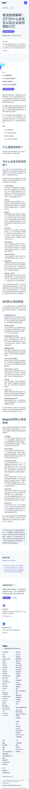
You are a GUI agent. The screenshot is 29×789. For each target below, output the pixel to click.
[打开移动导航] (25, 2)
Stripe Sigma (6, 709)
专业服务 (18, 699)
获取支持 (4, 770)
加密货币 (4, 673)
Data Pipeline (6, 675)
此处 (12, 521)
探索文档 (4, 632)
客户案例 (4, 745)
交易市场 (18, 674)
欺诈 (6, 197)
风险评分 (21, 476)
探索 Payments (6, 616)
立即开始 (6, 597)
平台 (17, 678)
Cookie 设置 (5, 762)
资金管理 (18, 676)
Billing (4, 663)
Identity (4, 684)
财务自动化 (19, 667)
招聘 (17, 745)
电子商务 (18, 663)
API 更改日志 (19, 730)
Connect (4, 671)
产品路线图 (19, 743)
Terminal (5, 713)
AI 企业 (18, 682)
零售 (17, 704)
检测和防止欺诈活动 (10, 169)
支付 (11, 8)
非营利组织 (19, 697)
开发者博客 (19, 737)
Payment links (6, 696)
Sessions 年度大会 (7, 751)
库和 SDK (18, 732)
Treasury (5, 715)
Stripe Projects (20, 734)
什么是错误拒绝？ (7, 75)
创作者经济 (19, 684)
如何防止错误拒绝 (7, 81)
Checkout (5, 667)
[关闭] (26, 780)
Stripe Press (19, 749)
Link (3, 690)
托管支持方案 (6, 772)
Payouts (4, 701)
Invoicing (5, 686)
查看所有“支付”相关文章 (8, 560)
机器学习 (11, 317)
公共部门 (18, 701)
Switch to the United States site (11, 785)
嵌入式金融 (19, 665)
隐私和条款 (5, 753)
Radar (4, 703)
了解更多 (5, 50)
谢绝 (18, 151)
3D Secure (14, 505)
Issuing (4, 688)
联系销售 (14, 597)
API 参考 (18, 726)
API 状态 (18, 728)
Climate (4, 669)
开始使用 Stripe (8, 31)
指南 (3, 743)
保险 (17, 693)
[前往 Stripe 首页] (4, 646)
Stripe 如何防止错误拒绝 (9, 84)
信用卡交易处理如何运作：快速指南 (13, 568)
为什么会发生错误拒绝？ (9, 78)
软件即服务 (19, 680)
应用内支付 (19, 671)
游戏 (17, 689)
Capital (4, 665)
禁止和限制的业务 (7, 756)
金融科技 (18, 686)
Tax (3, 711)
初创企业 (18, 656)
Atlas (3, 656)
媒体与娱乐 (19, 695)
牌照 (3, 758)
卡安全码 (12, 231)
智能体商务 (19, 659)
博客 (3, 747)
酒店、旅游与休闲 (20, 691)
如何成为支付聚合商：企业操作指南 (13, 565)
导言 (3, 72)
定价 (3, 654)
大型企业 (18, 654)
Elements (5, 678)
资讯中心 (18, 747)
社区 (3, 749)
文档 (17, 724)
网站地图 (4, 760)
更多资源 (5, 8)
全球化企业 (19, 669)
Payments (5, 698)
